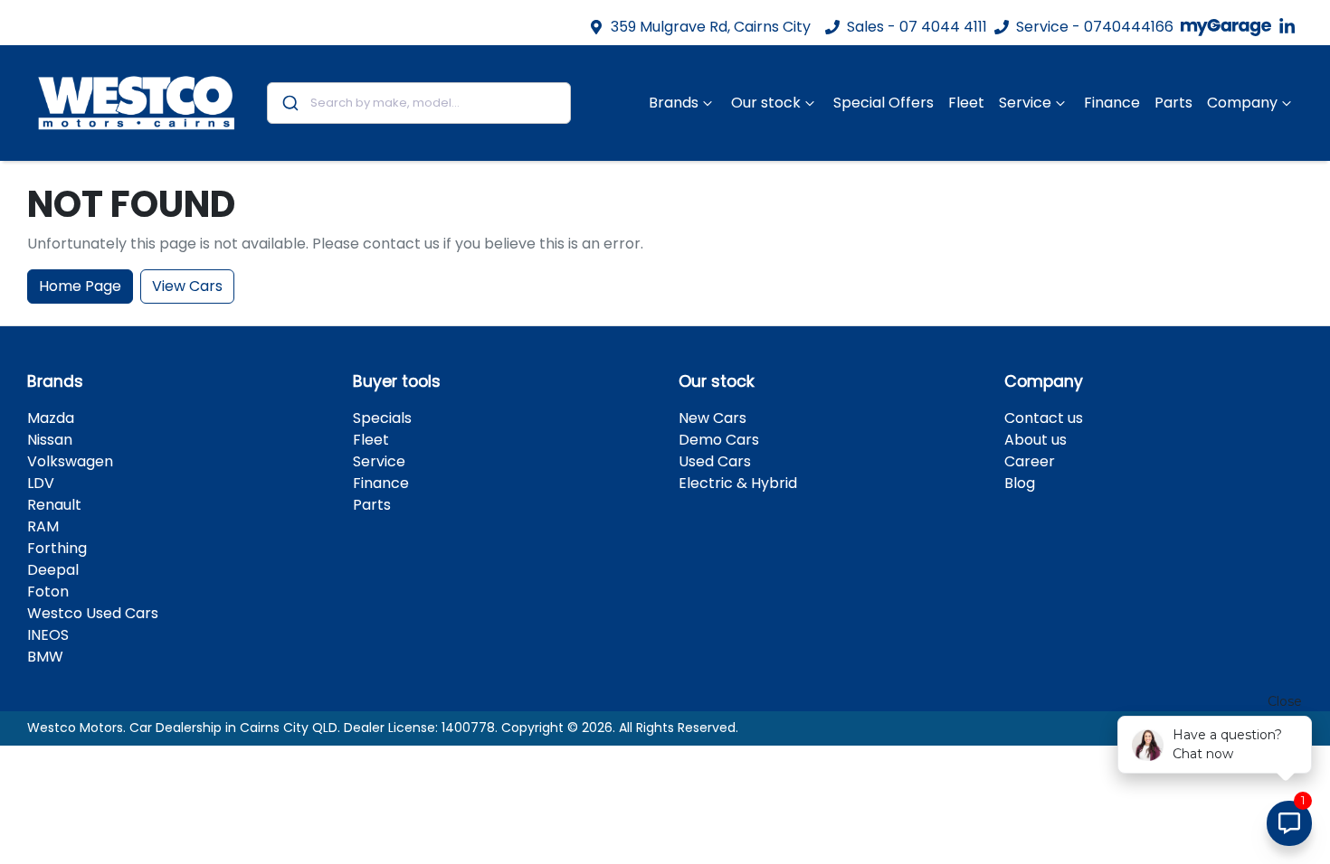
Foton (48, 591)
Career (1029, 461)
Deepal (53, 569)
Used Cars (715, 461)
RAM (43, 526)
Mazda (50, 418)
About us (1035, 439)
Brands (673, 102)
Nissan (49, 439)
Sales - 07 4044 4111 (917, 26)
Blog (1019, 483)
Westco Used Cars (92, 613)
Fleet (966, 102)
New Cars (712, 418)
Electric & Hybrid (738, 483)
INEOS (48, 635)
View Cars (187, 286)
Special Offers (883, 102)
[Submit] (289, 103)
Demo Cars (719, 439)
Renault (54, 504)
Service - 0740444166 (1094, 26)
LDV (40, 483)
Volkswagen (70, 461)
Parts (1173, 102)
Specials (382, 418)
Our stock (766, 102)
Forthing (57, 548)
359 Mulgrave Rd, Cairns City (711, 26)
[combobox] (419, 103)
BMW (45, 656)
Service (1025, 102)
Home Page (80, 286)
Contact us (1043, 418)
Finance (1112, 102)
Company (1242, 102)
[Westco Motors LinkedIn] (1290, 26)
